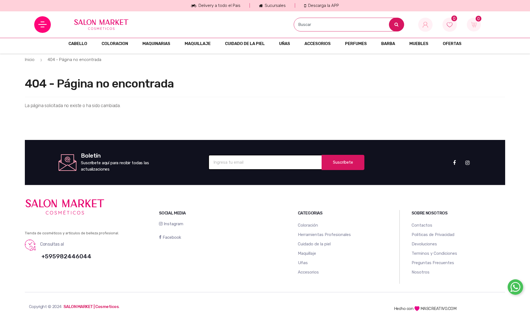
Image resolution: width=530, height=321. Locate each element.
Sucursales (275, 5)
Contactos (422, 225)
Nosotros (421, 272)
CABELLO (77, 43)
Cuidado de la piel (314, 244)
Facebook (171, 237)
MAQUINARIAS (156, 43)
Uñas (303, 262)
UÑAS (284, 43)
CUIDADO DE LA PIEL (245, 43)
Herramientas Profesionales (324, 234)
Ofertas (452, 43)
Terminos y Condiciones (434, 253)
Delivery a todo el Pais (219, 5)
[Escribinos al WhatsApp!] (515, 288)
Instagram (173, 223)
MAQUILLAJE (198, 43)
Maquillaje (307, 253)
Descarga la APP (323, 5)
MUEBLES (418, 43)
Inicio (30, 59)
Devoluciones (424, 244)
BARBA (388, 43)
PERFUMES (356, 43)
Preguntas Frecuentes (433, 262)
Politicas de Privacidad (433, 234)
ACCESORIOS (317, 43)
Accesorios (308, 272)
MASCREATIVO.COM (438, 308)
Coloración (308, 225)
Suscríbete (343, 162)
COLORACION (115, 43)
